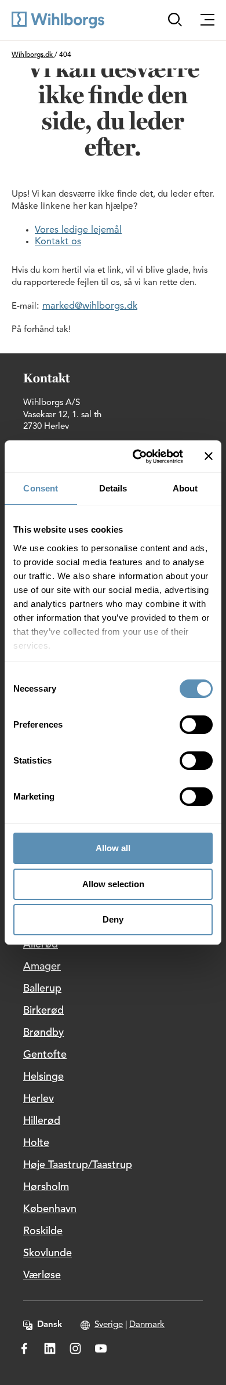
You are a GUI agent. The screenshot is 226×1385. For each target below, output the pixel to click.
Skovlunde (47, 1253)
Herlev (38, 1099)
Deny (113, 919)
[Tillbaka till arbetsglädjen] (58, 20)
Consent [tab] (40, 488)
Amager (42, 966)
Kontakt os (58, 242)
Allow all (113, 848)
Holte (36, 1143)
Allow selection (113, 884)
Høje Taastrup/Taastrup (77, 1165)
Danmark (147, 1325)
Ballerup (42, 988)
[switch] (196, 724)
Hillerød (41, 1121)
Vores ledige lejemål (78, 230)
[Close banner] (209, 456)
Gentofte (45, 1055)
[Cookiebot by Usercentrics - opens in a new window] (137, 456)
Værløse (42, 1275)
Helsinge (43, 1077)
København (49, 1209)
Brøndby (43, 1033)
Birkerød (43, 1011)
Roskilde (43, 1231)
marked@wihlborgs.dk (89, 306)
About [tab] (185, 488)
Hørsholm (46, 1187)
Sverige (108, 1325)
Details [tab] (113, 488)
